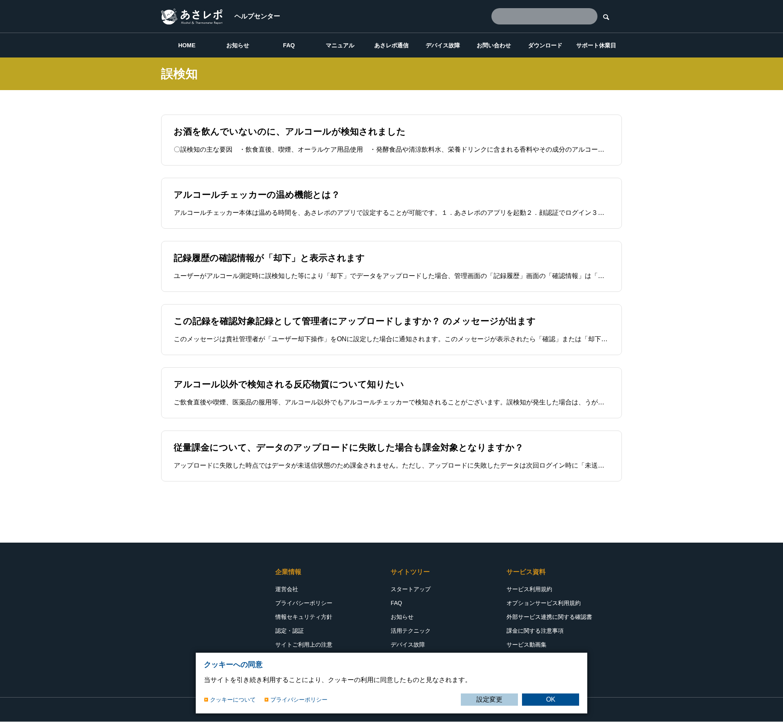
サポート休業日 (596, 45)
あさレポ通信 (391, 45)
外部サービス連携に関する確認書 (549, 617)
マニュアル (340, 45)
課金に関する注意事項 (535, 630)
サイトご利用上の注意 (303, 644)
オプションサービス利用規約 (544, 603)
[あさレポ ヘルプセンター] (191, 16)
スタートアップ (411, 589)
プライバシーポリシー (303, 603)
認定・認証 (289, 630)
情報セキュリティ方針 (303, 617)
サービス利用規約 (529, 589)
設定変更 (489, 699)
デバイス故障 (443, 45)
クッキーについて (233, 699)
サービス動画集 (526, 644)
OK (550, 699)
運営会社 (286, 589)
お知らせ (237, 45)
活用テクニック (411, 630)
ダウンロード (545, 45)
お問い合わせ (494, 45)
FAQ (289, 45)
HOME (186, 45)
